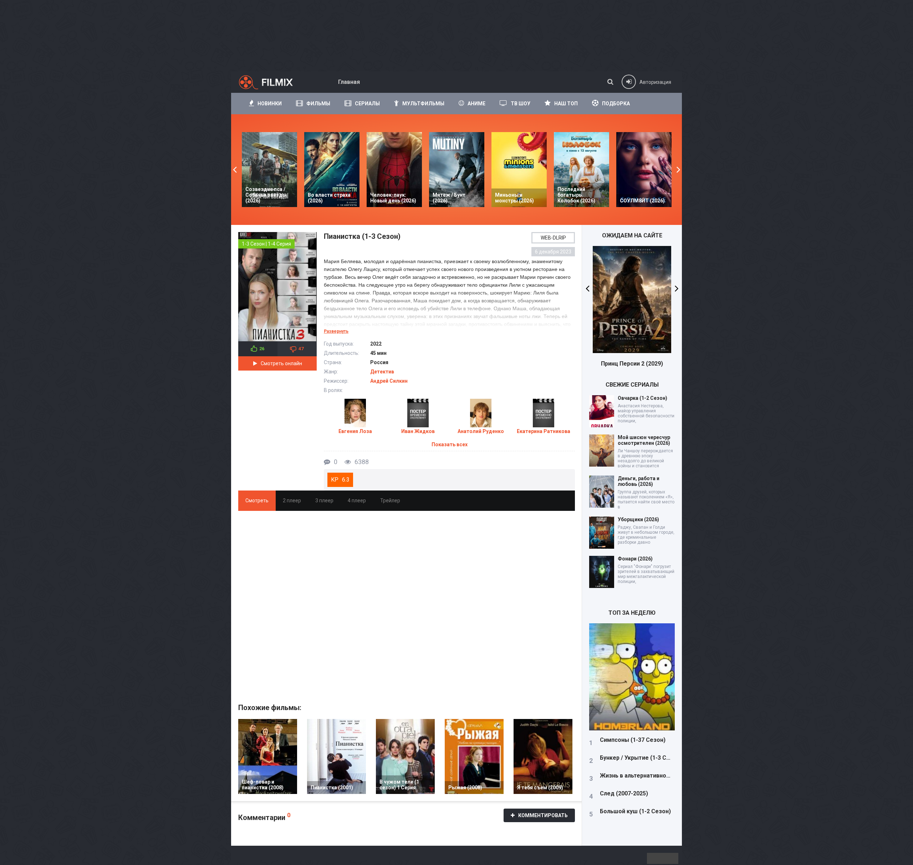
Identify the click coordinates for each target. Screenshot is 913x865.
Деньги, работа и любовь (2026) (638, 481)
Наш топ (566, 103)
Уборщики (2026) (638, 519)
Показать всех (450, 444)
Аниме (476, 103)
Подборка (616, 103)
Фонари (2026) (635, 559)
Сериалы (367, 103)
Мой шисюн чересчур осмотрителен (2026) (644, 440)
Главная (349, 82)
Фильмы (318, 103)
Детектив (382, 371)
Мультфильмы (423, 103)
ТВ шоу (520, 103)
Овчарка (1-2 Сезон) (642, 398)
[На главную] (272, 82)
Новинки (269, 103)
